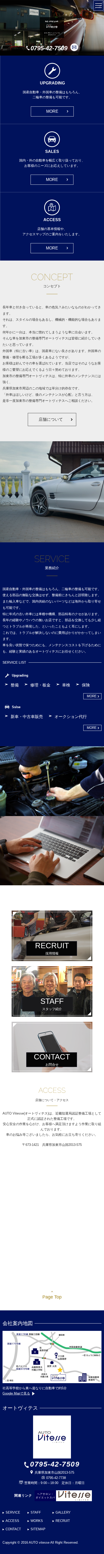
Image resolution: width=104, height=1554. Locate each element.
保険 (86, 685)
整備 (15, 685)
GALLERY (63, 1512)
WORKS (37, 1521)
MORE (52, 111)
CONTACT (13, 1529)
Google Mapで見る (16, 1393)
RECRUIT (63, 1521)
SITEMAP (38, 1529)
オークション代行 (71, 716)
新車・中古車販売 (27, 716)
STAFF (36, 1512)
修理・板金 (40, 685)
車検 (66, 685)
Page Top (52, 1297)
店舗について (51, 419)
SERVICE (13, 1512)
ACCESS (12, 1521)
